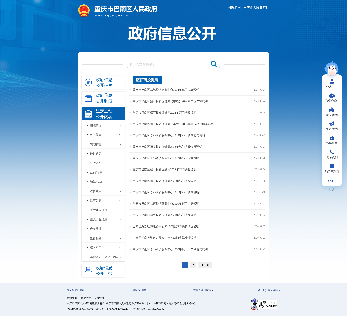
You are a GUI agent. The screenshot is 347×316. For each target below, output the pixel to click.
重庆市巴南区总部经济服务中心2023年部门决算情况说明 (169, 135)
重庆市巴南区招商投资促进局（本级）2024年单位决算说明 (170, 101)
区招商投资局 (147, 80)
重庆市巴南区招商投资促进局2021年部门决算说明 (164, 180)
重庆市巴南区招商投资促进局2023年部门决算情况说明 (167, 146)
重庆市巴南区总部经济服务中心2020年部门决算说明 (166, 203)
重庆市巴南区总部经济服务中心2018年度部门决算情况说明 (170, 249)
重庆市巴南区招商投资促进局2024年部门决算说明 (164, 112)
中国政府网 (232, 7)
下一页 (205, 265)
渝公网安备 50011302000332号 (150, 309)
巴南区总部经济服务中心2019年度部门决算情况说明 (166, 226)
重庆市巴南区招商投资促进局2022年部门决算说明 (164, 169)
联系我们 (100, 298)
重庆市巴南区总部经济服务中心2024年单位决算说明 (166, 89)
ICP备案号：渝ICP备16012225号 (112, 309)
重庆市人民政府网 (256, 7)
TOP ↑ (332, 181)
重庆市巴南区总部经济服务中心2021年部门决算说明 (166, 192)
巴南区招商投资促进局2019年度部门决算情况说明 (164, 237)
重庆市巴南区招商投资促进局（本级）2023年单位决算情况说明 (173, 123)
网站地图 (72, 298)
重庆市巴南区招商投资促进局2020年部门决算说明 (164, 215)
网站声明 (86, 298)
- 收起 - (331, 189)
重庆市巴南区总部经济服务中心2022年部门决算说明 (166, 158)
